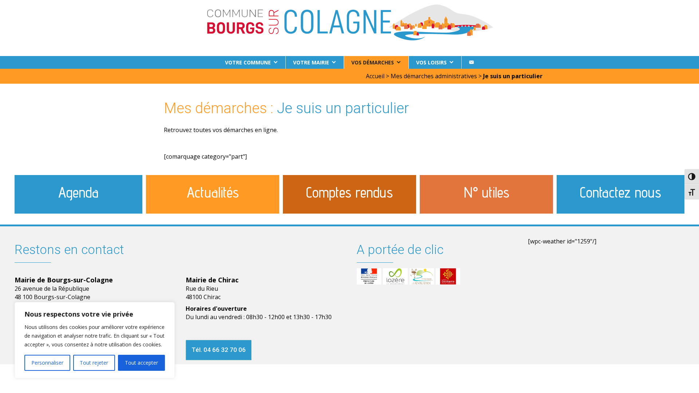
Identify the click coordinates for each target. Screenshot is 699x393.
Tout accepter (141, 362)
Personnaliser (47, 362)
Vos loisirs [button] (431, 62)
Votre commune (248, 62)
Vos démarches (372, 62)
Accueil (375, 76)
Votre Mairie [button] (311, 62)
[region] (95, 340)
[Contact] (471, 62)
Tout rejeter (94, 362)
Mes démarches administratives (434, 76)
